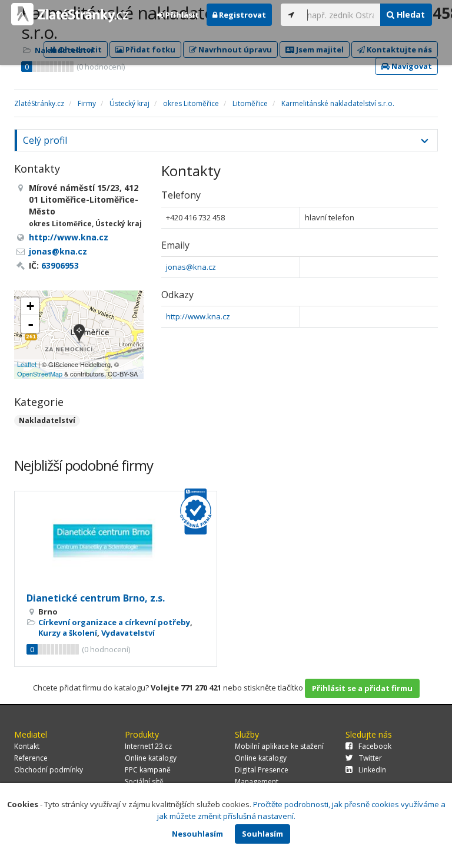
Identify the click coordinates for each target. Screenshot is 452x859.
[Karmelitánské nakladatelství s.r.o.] (79, 334)
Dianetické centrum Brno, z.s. (95, 598)
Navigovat (411, 66)
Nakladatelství (47, 420)
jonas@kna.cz (191, 267)
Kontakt (26, 746)
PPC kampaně (148, 770)
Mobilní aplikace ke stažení (279, 746)
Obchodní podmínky (48, 770)
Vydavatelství (128, 632)
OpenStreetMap (39, 373)
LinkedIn (372, 770)
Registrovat (241, 14)
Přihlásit (181, 14)
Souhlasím (262, 833)
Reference (31, 758)
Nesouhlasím (197, 833)
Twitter (370, 758)
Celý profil (45, 140)
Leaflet (26, 364)
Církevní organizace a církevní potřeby (114, 622)
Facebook (374, 746)
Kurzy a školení (67, 632)
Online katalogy (151, 758)
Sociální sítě (144, 782)
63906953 (60, 265)
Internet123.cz (148, 746)
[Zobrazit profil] (116, 540)
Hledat (409, 14)
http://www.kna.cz (198, 316)
